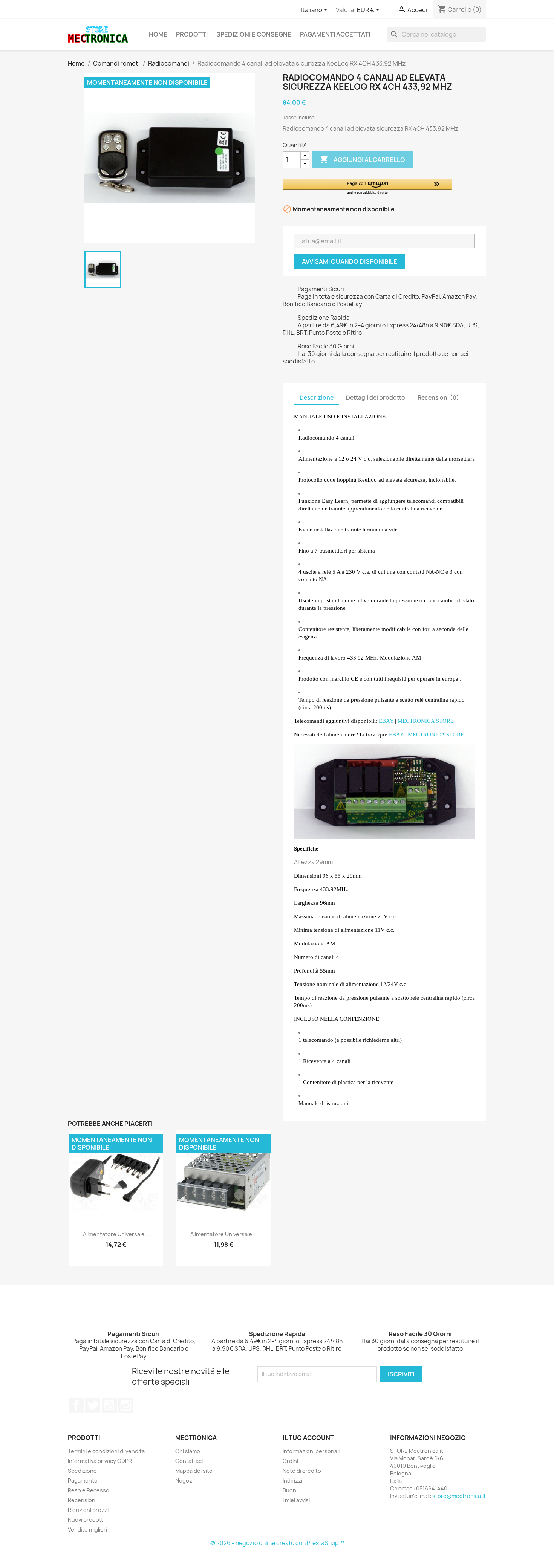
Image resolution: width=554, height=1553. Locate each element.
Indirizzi (292, 1480)
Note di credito (302, 1470)
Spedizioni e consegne (253, 34)
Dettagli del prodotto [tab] (375, 398)
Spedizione (82, 1470)
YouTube (109, 1405)
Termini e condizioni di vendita (106, 1451)
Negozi (184, 1480)
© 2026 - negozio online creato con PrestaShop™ (277, 1543)
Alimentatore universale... (116, 1234)
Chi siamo (187, 1451)
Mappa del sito (194, 1470)
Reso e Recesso (88, 1490)
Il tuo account (308, 1438)
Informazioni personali (311, 1451)
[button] (367, 187)
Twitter (92, 1405)
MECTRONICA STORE (426, 721)
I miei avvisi (296, 1500)
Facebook (76, 1405)
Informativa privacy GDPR (100, 1460)
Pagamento (83, 1480)
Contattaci (189, 1460)
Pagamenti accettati (335, 34)
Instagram (125, 1405)
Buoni (290, 1490)
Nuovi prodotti (86, 1519)
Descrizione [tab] (317, 398)
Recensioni (82, 1500)
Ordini (290, 1460)
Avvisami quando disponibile (349, 261)
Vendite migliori (87, 1529)
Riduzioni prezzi (88, 1509)
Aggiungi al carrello (362, 159)
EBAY (386, 721)
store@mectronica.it (459, 1496)
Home (158, 34)
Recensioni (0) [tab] (438, 398)
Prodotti (192, 34)
